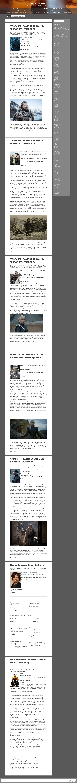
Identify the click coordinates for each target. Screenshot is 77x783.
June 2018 (56, 145)
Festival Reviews (38, 4)
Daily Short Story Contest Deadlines (48, 10)
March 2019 (56, 134)
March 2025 (56, 65)
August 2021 (56, 111)
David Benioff (18, 33)
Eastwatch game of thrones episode (19, 147)
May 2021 (56, 114)
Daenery (11, 466)
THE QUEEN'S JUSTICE (27, 362)
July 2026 (56, 46)
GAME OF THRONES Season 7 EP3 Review (25, 361)
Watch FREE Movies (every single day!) (64, 12)
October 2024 (56, 71)
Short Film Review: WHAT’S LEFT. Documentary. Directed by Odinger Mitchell (60, 34)
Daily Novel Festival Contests (60, 10)
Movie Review (24, 665)
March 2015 (56, 191)
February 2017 (56, 164)
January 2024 (56, 81)
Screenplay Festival (26, 8)
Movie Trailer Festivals (48, 8)
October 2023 (56, 85)
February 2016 (56, 178)
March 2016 (56, 177)
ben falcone (44, 665)
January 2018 (56, 151)
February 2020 (56, 123)
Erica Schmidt (37, 568)
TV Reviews (36, 34)
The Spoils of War (36, 267)
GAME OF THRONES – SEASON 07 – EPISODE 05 (34, 147)
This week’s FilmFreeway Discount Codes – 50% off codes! (30, 12)
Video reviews (39, 644)
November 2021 (57, 107)
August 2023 (56, 87)
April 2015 (56, 190)
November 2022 (57, 98)
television (24, 32)
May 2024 (56, 77)
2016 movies (20, 665)
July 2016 (56, 172)
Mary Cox (20, 32)
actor (31, 568)
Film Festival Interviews (17, 8)
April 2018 (56, 147)
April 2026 (56, 50)
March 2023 (56, 93)
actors (34, 568)
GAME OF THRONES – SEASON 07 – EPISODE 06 (34, 33)
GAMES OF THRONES (34, 266)
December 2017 (57, 152)
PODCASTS (55, 8)
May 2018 (56, 146)
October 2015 (56, 183)
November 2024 (57, 70)
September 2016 (57, 170)
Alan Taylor (42, 32)
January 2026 (56, 53)
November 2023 (57, 84)
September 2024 (57, 72)
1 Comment (13, 771)
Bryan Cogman (41, 465)
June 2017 (56, 159)
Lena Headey (40, 266)
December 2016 (57, 166)
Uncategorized (35, 32)
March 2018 (56, 148)
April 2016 (56, 176)
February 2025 (56, 66)
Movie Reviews (61, 8)
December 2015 (57, 180)
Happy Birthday (20, 568)
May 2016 (56, 174)
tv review (37, 148)
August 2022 (56, 100)
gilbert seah (12, 666)
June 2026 (56, 47)
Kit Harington (18, 34)
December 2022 (57, 97)
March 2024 (56, 79)
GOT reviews (30, 466)
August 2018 (56, 143)
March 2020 (56, 121)
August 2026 (56, 45)
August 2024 (56, 73)
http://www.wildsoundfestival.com (20, 769)
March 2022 (56, 105)
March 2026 (56, 51)
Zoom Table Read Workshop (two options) (19, 10)
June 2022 (56, 103)
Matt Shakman (15, 148)
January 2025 (56, 67)
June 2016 (56, 173)
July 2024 (56, 74)
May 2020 (56, 119)
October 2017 (56, 154)
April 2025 (56, 64)
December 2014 (57, 194)
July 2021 (56, 112)
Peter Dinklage (27, 34)
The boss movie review (34, 666)
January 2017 (56, 165)
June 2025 (56, 61)
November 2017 (57, 153)
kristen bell (16, 666)
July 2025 (56, 60)
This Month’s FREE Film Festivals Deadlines (48, 12)
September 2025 (57, 58)
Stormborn (31, 467)
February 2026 (56, 52)
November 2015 (57, 181)
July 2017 (56, 158)
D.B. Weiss (42, 265)
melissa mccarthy (21, 666)
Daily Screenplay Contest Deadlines (34, 10)
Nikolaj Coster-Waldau (22, 148)
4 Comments (13, 652)
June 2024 (56, 76)
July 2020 (56, 117)
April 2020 (56, 120)
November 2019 (57, 125)
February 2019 (56, 136)
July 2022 (56, 101)
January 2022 (56, 106)
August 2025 (56, 59)
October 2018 (56, 140)
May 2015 (56, 188)
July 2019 (56, 130)
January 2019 (56, 137)
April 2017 (56, 161)
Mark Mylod (39, 361)
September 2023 (57, 86)
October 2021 (56, 109)
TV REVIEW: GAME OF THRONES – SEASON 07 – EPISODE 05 (27, 142)
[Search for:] (59, 21)
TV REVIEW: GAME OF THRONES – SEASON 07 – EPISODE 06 (27, 28)
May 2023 (56, 91)
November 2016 (57, 167)
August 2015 (56, 185)
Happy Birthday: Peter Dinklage (27, 565)
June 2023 (56, 90)
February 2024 (56, 80)
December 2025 (57, 54)
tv (33, 146)
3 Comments (13, 133)
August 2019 (56, 129)
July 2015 (56, 186)
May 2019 (56, 132)
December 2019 (57, 124)
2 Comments (13, 251)
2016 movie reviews (38, 665)
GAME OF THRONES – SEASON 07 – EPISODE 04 (21, 266)
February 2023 (56, 94)
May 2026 (56, 49)
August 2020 (56, 116)
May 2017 (56, 160)
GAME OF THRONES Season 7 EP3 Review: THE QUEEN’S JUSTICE (27, 356)
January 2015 (56, 193)
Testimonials (33, 8)
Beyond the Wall (13, 33)
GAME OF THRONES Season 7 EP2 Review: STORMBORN (27, 460)
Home (8, 16)
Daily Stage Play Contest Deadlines (12, 12)
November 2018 (57, 139)
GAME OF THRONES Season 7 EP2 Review (20, 466)
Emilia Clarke (23, 33)
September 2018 (57, 141)
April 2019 (56, 133)
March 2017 (56, 163)
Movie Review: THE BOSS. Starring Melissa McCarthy (28, 661)
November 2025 (57, 56)
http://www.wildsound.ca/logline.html (32, 761)
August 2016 (56, 171)
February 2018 (56, 150)
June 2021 (56, 113)
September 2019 (57, 127)
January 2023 (56, 96)
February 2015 (56, 192)
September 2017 (57, 156)
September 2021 (57, 110)
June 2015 (56, 187)
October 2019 (56, 126)
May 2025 (56, 63)
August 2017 (56, 157)
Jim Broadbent (35, 466)
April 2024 (56, 78)
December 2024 (57, 69)
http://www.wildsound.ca (19, 671)
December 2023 (57, 83)
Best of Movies (39, 8)
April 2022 (56, 104)
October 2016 (56, 168)
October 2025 (56, 57)
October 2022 (56, 99)
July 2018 (56, 144)
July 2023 (56, 89)
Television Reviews (29, 32)
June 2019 (56, 131)
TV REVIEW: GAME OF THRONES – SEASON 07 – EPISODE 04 (27, 261)
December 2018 (57, 138)
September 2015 (57, 184)
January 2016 (56, 179)
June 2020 (56, 118)
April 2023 (56, 92)
